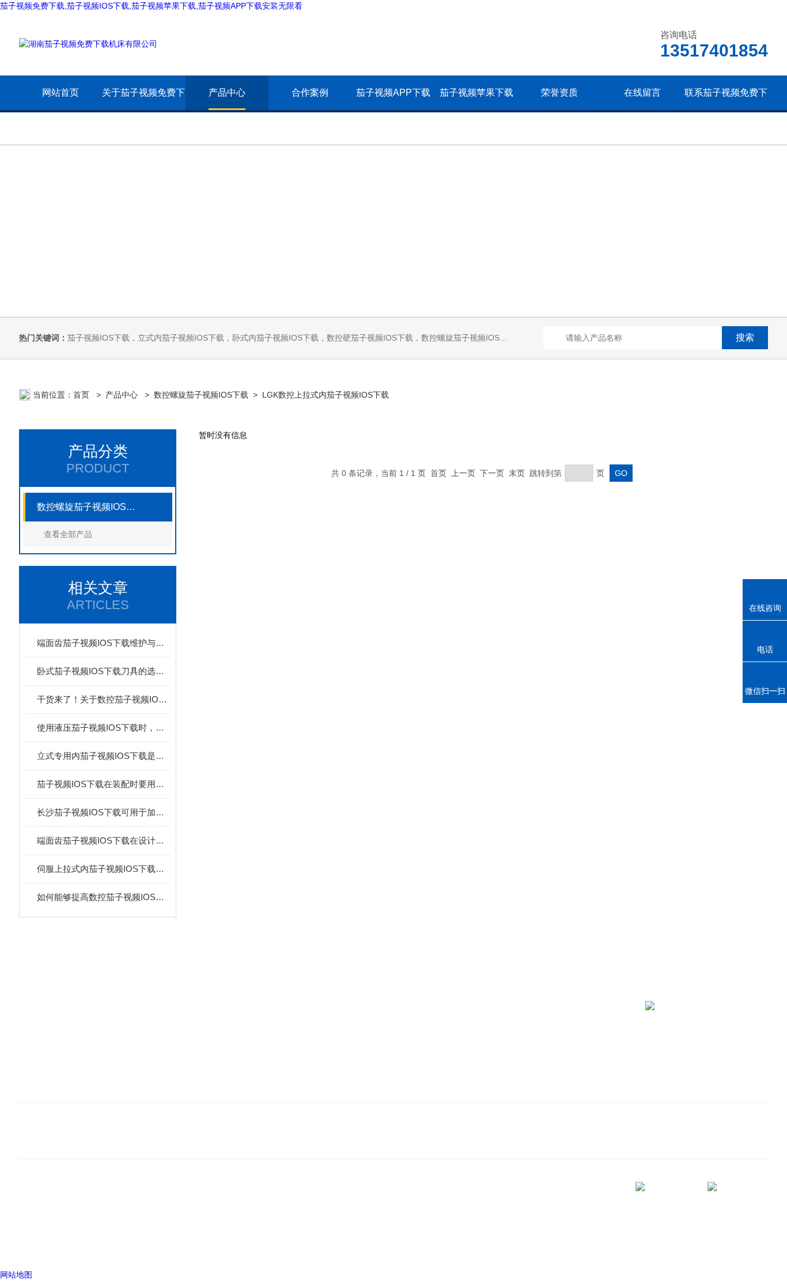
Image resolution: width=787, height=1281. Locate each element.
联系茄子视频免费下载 (725, 110)
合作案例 (310, 92)
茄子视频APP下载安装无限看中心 (393, 110)
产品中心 (227, 92)
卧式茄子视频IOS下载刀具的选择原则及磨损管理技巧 (103, 671)
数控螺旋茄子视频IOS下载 (201, 394)
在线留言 (642, 92)
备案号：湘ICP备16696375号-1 (117, 1245)
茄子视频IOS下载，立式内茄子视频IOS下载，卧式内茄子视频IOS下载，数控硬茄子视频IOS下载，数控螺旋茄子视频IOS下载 (291, 337)
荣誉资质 (559, 92)
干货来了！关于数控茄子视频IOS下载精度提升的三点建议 (103, 699)
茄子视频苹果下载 (476, 92)
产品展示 (205, 1071)
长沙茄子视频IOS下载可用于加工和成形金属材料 (103, 812)
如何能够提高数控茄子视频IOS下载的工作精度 (103, 897)
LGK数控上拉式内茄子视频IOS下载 (325, 394)
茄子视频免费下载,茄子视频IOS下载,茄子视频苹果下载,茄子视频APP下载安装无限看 (151, 5)
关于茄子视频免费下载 (143, 110)
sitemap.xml (401, 1202)
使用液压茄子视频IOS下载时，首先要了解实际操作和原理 (103, 727)
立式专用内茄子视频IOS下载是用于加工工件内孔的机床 (103, 756)
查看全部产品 (68, 534)
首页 (82, 394)
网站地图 (16, 1274)
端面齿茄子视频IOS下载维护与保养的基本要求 (103, 643)
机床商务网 (350, 1202)
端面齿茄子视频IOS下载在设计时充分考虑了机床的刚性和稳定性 (103, 840)
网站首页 (60, 92)
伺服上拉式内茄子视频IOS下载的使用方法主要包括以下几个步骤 (103, 869)
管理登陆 (35, 1245)
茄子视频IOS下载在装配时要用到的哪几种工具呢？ (103, 784)
